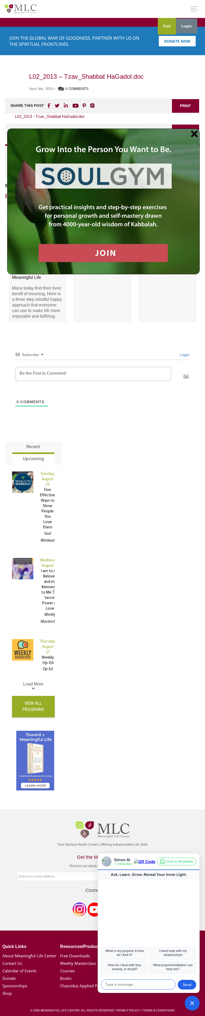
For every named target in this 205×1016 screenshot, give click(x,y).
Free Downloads (75, 955)
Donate (9, 978)
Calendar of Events (19, 970)
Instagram (79, 910)
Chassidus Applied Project (84, 985)
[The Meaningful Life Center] (21, 8)
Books (66, 978)
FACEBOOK (49, 105)
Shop (7, 993)
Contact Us (12, 963)
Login (186, 26)
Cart (167, 26)
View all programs (33, 706)
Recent (33, 447)
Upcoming (33, 459)
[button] (192, 1003)
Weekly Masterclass (78, 963)
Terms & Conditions (158, 1010)
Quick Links (14, 946)
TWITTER (57, 105)
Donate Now (177, 41)
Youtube (75, 105)
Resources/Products (81, 946)
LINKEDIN (65, 105)
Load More (33, 684)
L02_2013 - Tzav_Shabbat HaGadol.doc (50, 116)
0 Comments (77, 89)
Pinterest (84, 105)
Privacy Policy (128, 1010)
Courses (67, 970)
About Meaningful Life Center (29, 955)
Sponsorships (14, 985)
